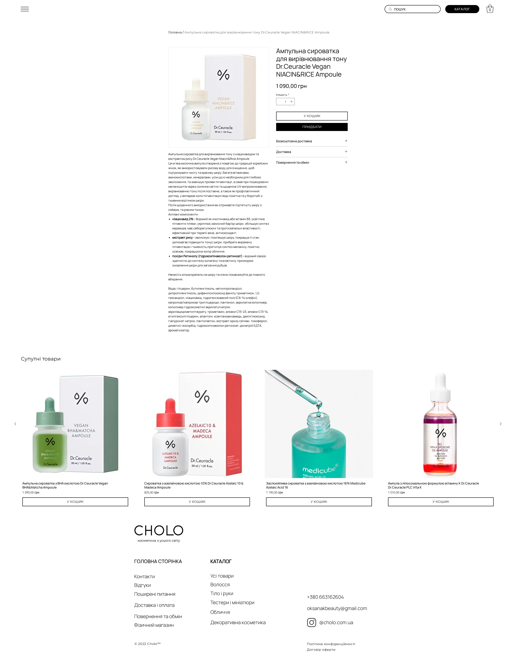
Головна (175, 32)
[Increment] (291, 101)
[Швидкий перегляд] (75, 424)
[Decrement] (279, 101)
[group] (258, 439)
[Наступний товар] (500, 423)
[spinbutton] (285, 101)
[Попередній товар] (15, 423)
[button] (25, 9)
